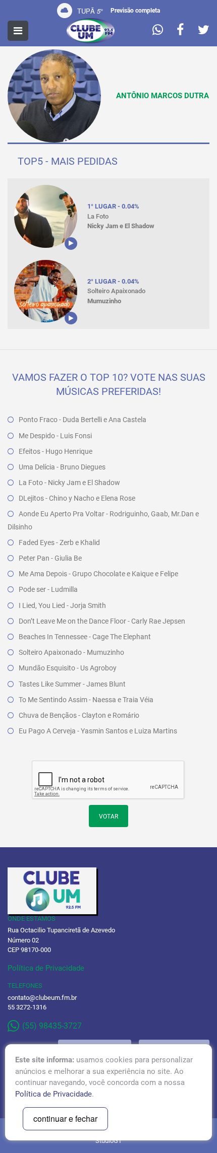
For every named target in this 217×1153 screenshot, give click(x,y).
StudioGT (108, 1140)
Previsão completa (135, 11)
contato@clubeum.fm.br (42, 997)
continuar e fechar (65, 1118)
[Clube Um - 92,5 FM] (90, 30)
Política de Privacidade (46, 968)
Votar (108, 816)
